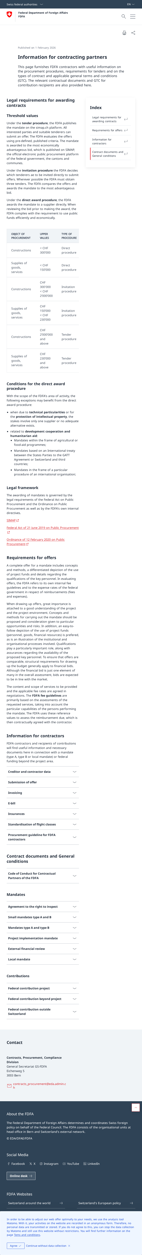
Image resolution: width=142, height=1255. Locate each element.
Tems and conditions (27, 1235)
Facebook (18, 1164)
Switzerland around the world (29, 1203)
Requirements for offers (107, 130)
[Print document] (124, 33)
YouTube (73, 1164)
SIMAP (11, 520)
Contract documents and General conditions (107, 153)
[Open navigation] (132, 16)
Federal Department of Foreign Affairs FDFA (43, 14)
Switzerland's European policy (99, 1203)
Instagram (51, 1164)
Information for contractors (101, 141)
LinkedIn (94, 1164)
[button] (136, 1107)
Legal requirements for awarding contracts (106, 119)
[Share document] (133, 33)
